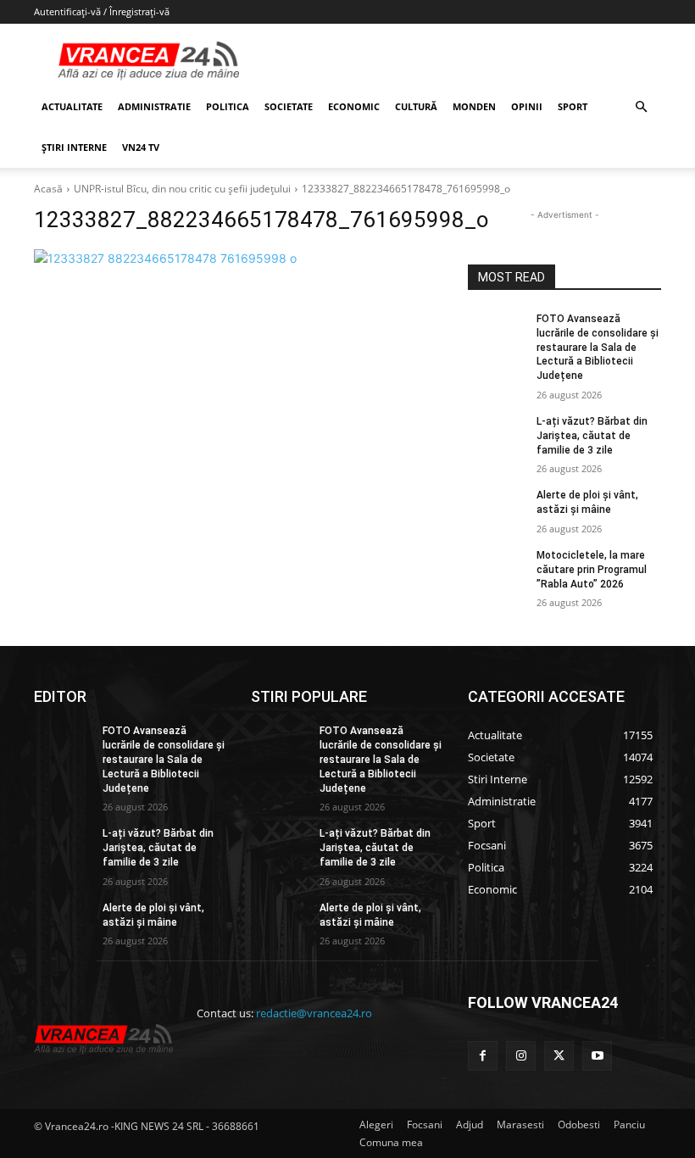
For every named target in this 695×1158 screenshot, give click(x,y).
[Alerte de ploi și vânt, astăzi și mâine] (496, 508)
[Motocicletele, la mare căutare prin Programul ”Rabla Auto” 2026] (496, 568)
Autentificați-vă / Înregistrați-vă (102, 11)
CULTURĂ (416, 106)
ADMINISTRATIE (154, 106)
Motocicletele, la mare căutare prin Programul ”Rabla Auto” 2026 (592, 569)
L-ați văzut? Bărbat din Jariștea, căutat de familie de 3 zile (592, 435)
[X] (559, 1056)
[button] (640, 107)
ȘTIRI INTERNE (74, 147)
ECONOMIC (354, 106)
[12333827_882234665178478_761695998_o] (239, 258)
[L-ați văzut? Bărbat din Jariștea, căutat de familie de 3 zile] (496, 435)
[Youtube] (597, 1056)
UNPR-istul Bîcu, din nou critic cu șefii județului (182, 188)
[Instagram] (521, 1056)
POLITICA (227, 106)
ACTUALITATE (72, 106)
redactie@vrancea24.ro (314, 1013)
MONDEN (474, 106)
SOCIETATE (288, 106)
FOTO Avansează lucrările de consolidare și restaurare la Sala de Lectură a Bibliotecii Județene (598, 347)
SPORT (572, 106)
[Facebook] (483, 1056)
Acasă (48, 188)
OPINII (526, 106)
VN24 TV (140, 147)
